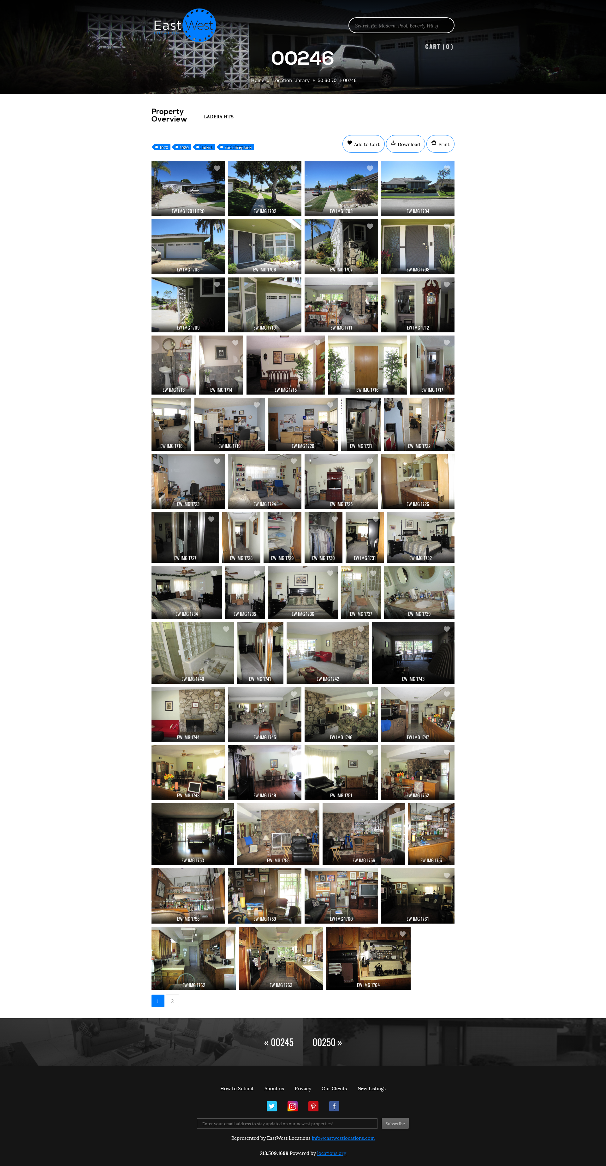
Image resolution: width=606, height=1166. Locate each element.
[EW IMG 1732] (420, 537)
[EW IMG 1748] (188, 772)
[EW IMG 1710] (264, 304)
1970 (164, 147)
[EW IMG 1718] (171, 424)
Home (257, 80)
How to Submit (237, 1088)
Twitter (272, 1106)
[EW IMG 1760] (341, 895)
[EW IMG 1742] (328, 653)
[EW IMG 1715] (286, 365)
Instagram (293, 1106)
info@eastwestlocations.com (343, 1137)
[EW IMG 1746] (341, 714)
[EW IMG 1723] (188, 481)
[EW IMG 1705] (188, 246)
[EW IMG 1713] (174, 365)
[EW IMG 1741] (260, 653)
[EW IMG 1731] (364, 537)
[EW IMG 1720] (303, 424)
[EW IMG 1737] (361, 592)
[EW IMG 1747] (417, 714)
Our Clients (334, 1088)
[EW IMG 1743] (413, 653)
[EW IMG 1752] (417, 772)
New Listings (372, 1088)
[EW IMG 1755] (278, 834)
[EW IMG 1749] (264, 772)
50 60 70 (327, 80)
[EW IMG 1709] (188, 304)
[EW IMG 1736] (303, 592)
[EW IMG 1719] (229, 424)
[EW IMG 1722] (419, 424)
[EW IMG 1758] (188, 895)
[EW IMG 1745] (264, 714)
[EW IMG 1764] (368, 958)
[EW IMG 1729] (282, 537)
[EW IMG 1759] (264, 895)
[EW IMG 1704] (417, 188)
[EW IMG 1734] (187, 592)
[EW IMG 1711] (341, 304)
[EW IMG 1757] (431, 834)
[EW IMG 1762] (194, 958)
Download (408, 144)
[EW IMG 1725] (341, 481)
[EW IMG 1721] (361, 424)
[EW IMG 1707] (341, 246)
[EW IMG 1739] (419, 592)
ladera (206, 147)
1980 (184, 147)
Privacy (303, 1088)
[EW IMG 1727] (185, 537)
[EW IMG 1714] (221, 365)
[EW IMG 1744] (188, 714)
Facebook (334, 1106)
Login (598, 21)
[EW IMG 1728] (241, 537)
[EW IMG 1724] (264, 481)
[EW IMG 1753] (193, 834)
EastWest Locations (189, 25)
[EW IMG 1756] (364, 834)
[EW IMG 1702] (264, 188)
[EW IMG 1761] (417, 895)
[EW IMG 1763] (281, 958)
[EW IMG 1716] (367, 365)
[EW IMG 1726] (417, 481)
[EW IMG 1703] (341, 188)
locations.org (331, 1153)
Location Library (291, 80)
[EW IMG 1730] (324, 537)
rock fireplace (238, 147)
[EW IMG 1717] (432, 365)
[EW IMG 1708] (417, 246)
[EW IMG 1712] (417, 304)
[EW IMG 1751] (341, 772)
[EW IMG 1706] (264, 246)
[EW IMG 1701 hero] (188, 188)
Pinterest (313, 1106)
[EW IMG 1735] (245, 592)
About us (274, 1088)
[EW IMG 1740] (193, 653)
